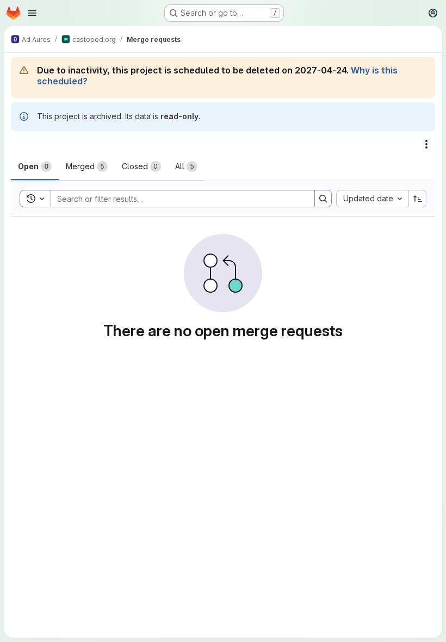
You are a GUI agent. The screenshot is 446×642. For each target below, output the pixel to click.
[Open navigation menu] (32, 13)
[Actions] (426, 144)
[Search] (323, 198)
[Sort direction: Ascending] (417, 198)
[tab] (35, 166)
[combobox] (372, 198)
